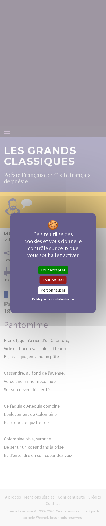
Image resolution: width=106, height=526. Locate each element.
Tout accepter (53, 270)
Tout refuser (53, 280)
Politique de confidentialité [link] (53, 299)
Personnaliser (53, 290)
